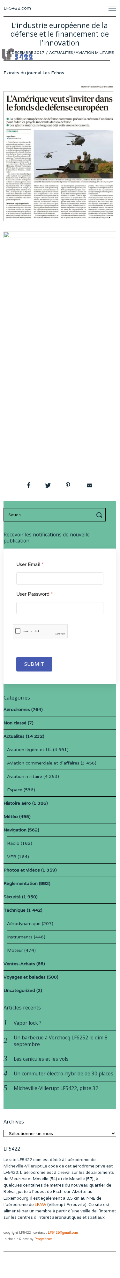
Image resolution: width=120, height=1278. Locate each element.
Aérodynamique (24, 923)
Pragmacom (43, 1239)
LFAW (40, 1204)
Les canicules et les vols (41, 1059)
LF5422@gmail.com (63, 1233)
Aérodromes (17, 709)
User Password (34, 594)
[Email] (88, 485)
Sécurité (12, 897)
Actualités (61, 52)
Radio (13, 843)
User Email (29, 564)
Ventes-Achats (19, 963)
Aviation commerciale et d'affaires (43, 763)
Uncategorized (19, 990)
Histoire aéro (17, 803)
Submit (34, 664)
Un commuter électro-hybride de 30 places (63, 1073)
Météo (11, 816)
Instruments (20, 937)
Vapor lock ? (27, 1023)
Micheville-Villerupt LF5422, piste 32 (56, 1088)
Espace (14, 790)
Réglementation (21, 883)
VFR (11, 856)
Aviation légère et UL (29, 749)
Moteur (15, 950)
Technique (15, 910)
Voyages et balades (25, 977)
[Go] (100, 515)
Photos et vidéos (22, 870)
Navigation (15, 830)
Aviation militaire (95, 52)
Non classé (15, 723)
